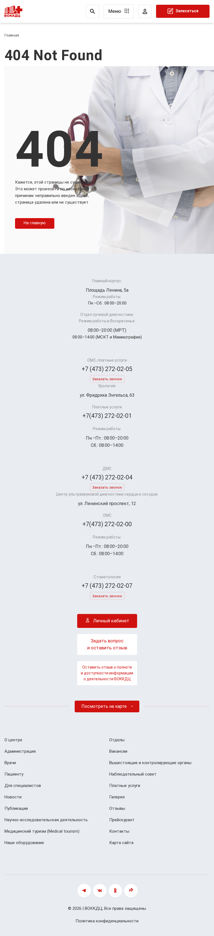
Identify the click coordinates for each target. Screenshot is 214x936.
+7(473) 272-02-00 (107, 524)
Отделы (117, 739)
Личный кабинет (110, 620)
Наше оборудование (24, 842)
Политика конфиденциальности (107, 920)
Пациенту (13, 774)
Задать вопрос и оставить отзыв (107, 644)
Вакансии (118, 751)
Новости (12, 797)
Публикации (16, 808)
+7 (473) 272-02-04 (107, 477)
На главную (35, 222)
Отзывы (117, 808)
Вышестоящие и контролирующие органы (150, 762)
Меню (115, 11)
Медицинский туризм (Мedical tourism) (41, 831)
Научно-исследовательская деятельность (46, 819)
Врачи (10, 762)
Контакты (119, 831)
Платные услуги (124, 785)
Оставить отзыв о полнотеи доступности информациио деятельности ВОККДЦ (107, 673)
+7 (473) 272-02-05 (107, 368)
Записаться (186, 11)
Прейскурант (122, 819)
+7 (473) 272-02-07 (107, 585)
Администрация (20, 751)
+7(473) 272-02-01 (107, 415)
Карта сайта (121, 842)
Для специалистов (22, 785)
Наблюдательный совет (133, 774)
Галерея (117, 797)
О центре (13, 739)
